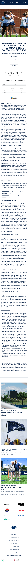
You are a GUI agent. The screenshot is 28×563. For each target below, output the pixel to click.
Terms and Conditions (14, 540)
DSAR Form (14, 543)
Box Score (13, 65)
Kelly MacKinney (4, 114)
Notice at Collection (14, 549)
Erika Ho (3, 150)
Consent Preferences (14, 537)
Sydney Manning (4, 163)
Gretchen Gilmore (5, 118)
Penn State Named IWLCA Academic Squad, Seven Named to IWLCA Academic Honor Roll (13, 414)
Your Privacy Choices (14, 546)
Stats (22, 7)
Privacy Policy (14, 534)
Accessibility (14, 552)
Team (17, 7)
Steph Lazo (14, 135)
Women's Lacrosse (5, 410)
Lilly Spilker (13, 169)
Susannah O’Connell (13, 172)
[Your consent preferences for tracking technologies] (2, 560)
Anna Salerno (4, 172)
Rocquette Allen (5, 191)
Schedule (12, 7)
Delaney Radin (11, 123)
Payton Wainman (10, 150)
